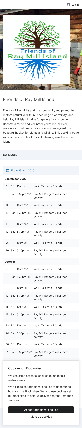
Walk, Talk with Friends (48, 186)
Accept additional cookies (41, 409)
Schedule (10, 154)
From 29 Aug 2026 (22, 170)
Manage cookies (41, 416)
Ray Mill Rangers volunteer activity (50, 195)
